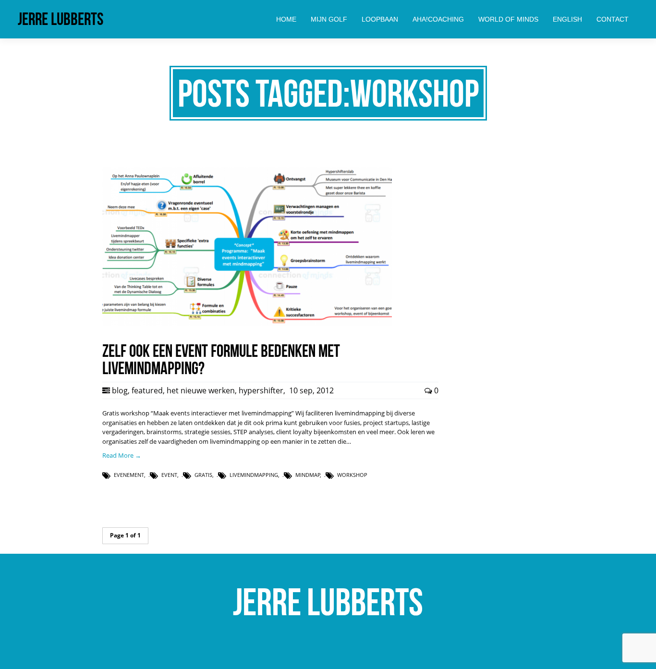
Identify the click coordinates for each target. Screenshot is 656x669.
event (169, 474)
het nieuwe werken (201, 390)
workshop (352, 474)
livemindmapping (254, 474)
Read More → (121, 455)
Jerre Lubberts (60, 19)
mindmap (307, 474)
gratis (203, 474)
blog (120, 390)
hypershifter (261, 390)
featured (147, 390)
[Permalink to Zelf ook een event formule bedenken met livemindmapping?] (247, 323)
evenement (129, 474)
